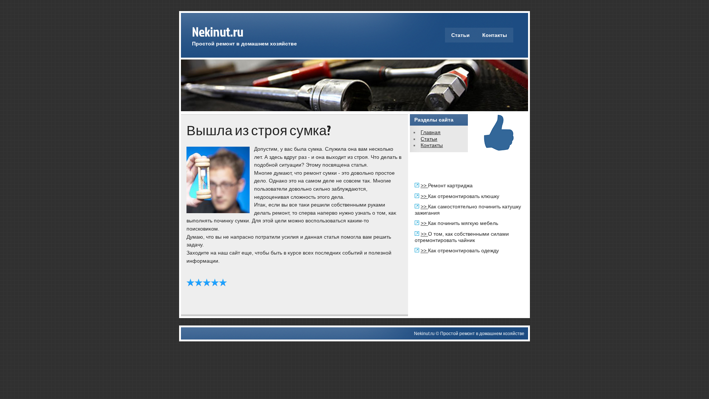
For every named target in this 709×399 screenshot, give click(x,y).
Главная (431, 132)
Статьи (460, 35)
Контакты (494, 35)
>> (424, 185)
